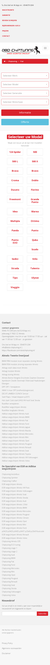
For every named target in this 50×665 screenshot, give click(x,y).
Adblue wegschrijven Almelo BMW (15, 417)
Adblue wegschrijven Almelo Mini (15, 437)
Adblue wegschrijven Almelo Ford (15, 424)
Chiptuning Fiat (8, 561)
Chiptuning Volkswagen (11, 591)
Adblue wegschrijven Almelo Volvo (16, 461)
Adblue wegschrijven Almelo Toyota (16, 454)
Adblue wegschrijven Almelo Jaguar (16, 427)
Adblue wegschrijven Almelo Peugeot (17, 444)
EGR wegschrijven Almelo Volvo (14, 538)
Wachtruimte (8, 10)
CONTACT (6, 36)
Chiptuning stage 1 (9, 548)
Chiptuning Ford (8, 565)
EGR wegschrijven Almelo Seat (14, 494)
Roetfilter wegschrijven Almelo (14, 407)
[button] (25, 76)
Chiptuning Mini (8, 571)
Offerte (25, 121)
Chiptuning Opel (8, 575)
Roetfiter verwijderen (10, 403)
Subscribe (42, 613)
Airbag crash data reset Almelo (14, 368)
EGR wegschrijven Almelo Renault (15, 534)
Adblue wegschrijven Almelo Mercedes (17, 434)
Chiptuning (12, 61)
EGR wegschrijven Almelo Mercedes (16, 511)
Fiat (21, 61)
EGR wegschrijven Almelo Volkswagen (17, 491)
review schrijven (9, 20)
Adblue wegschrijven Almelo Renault (16, 447)
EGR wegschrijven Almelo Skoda (15, 498)
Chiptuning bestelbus (10, 474)
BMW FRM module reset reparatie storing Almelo (22, 361)
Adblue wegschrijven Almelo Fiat (15, 420)
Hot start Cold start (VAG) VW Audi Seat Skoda (21, 400)
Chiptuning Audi (8, 555)
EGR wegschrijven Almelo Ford (14, 528)
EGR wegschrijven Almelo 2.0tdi (14, 504)
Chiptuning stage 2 (9, 551)
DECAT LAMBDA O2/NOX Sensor (15, 393)
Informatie (25, 112)
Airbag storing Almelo (10, 374)
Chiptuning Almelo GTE (11, 541)
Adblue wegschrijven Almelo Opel (15, 440)
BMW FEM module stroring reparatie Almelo (20, 364)
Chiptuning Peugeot (10, 578)
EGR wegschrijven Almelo (12, 484)
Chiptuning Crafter (9, 481)
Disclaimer (6, 653)
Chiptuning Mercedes (10, 568)
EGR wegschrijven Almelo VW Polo (15, 487)
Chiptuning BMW (8, 558)
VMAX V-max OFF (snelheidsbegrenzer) (17, 390)
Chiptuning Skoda (9, 588)
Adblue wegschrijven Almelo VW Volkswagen (20, 457)
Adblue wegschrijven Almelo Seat (15, 450)
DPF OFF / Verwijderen (11, 387)
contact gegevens (8, 633)
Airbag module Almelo (11, 371)
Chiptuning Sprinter (10, 477)
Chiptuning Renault (9, 581)
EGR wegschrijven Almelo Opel (14, 521)
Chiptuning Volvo (9, 595)
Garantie (6, 15)
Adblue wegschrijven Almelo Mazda (16, 430)
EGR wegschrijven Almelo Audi (14, 501)
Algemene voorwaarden (11, 648)
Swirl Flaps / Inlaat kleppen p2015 (16, 397)
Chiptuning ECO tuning (11, 545)
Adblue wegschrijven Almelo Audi (15, 413)
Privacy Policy (7, 643)
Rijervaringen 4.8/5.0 (11, 26)
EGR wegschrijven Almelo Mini (14, 524)
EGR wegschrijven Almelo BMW (14, 508)
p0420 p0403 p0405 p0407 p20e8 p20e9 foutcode (23, 531)
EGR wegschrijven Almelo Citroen (15, 518)
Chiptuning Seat (8, 585)
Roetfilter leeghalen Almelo (13, 410)
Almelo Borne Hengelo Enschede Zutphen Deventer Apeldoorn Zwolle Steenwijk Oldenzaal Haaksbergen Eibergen (23, 381)
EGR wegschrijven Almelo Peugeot (15, 514)
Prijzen (5, 31)
